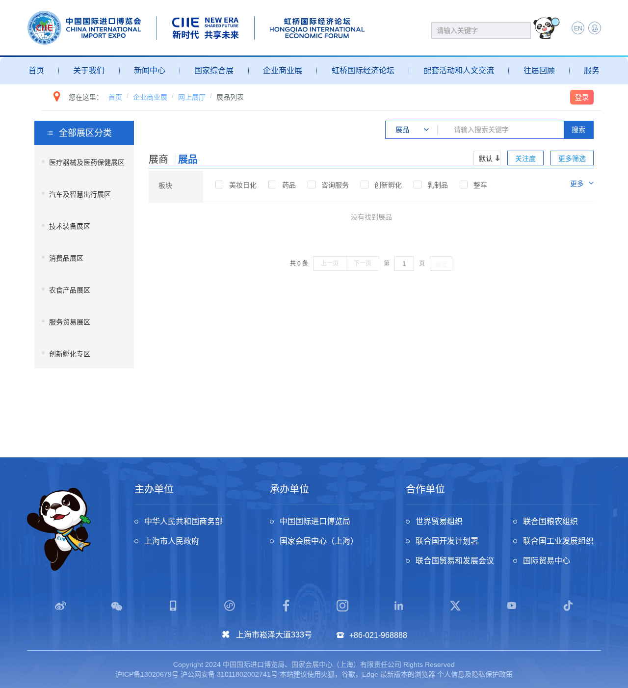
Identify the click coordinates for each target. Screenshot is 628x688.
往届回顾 (539, 70)
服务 (592, 70)
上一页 (330, 263)
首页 (36, 70)
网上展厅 (192, 97)
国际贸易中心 (546, 560)
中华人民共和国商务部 (183, 521)
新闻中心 (149, 70)
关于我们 (89, 70)
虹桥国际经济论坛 (363, 70)
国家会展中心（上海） (319, 541)
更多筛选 (572, 158)
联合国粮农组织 (550, 521)
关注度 (525, 158)
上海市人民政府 (171, 541)
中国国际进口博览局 (315, 521)
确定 (441, 264)
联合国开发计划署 (447, 541)
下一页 (362, 263)
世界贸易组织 (439, 521)
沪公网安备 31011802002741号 (229, 674)
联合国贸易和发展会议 (455, 560)
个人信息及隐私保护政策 (475, 674)
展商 (158, 159)
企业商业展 (282, 70)
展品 (188, 159)
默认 (486, 158)
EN (578, 28)
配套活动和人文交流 (458, 70)
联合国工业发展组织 (558, 541)
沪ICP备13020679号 (147, 674)
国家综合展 (214, 70)
